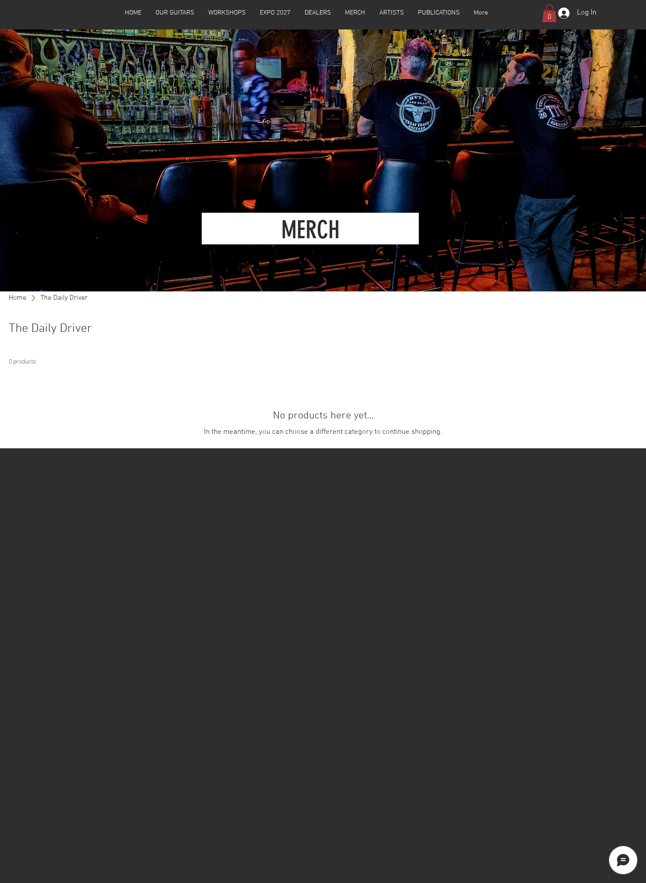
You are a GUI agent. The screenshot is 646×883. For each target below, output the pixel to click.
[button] (175, 12)
